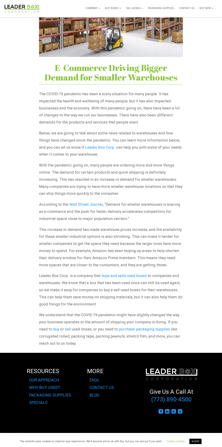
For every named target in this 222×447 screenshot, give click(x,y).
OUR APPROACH (44, 380)
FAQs (94, 380)
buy (56, 329)
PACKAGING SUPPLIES (161, 8)
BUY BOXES (112, 8)
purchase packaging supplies (144, 329)
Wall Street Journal (86, 204)
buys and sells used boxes (124, 275)
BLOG (94, 395)
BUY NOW (206, 8)
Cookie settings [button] (175, 441)
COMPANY (92, 8)
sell (67, 329)
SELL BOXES (133, 8)
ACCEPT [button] (195, 441)
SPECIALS (38, 402)
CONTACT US (186, 8)
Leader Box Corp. (100, 147)
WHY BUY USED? (44, 387)
